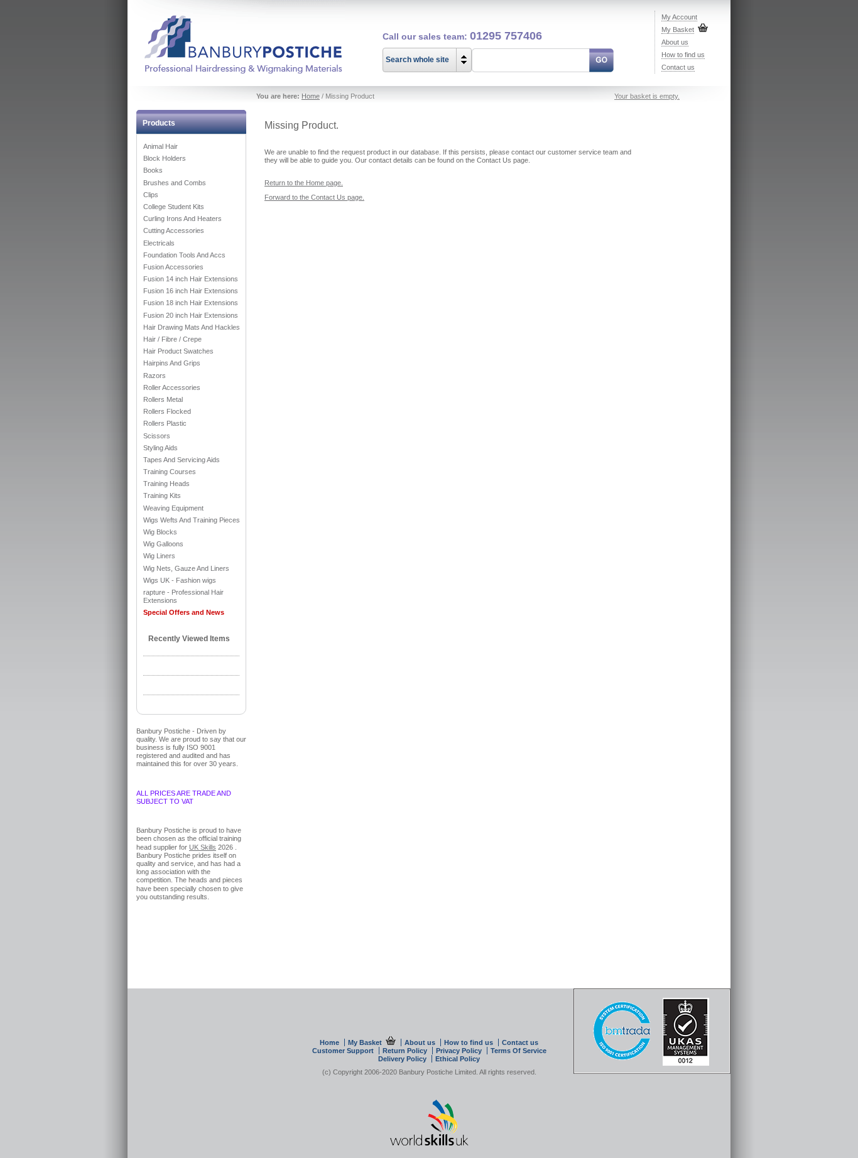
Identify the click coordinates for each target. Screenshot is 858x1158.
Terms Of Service (518, 1050)
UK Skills (202, 847)
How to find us (683, 54)
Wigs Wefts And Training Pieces (191, 520)
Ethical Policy (457, 1059)
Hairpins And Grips (171, 363)
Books (153, 170)
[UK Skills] (429, 1143)
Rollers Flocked (167, 411)
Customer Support (343, 1050)
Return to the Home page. (303, 183)
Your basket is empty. (647, 96)
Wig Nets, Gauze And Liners (186, 568)
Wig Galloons (163, 544)
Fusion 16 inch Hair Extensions (190, 291)
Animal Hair (160, 146)
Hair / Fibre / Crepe (172, 339)
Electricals (159, 243)
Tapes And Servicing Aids (181, 459)
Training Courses (169, 471)
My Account (679, 17)
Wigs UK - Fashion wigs (179, 580)
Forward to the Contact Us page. (314, 197)
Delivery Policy (403, 1059)
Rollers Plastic (165, 423)
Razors (154, 375)
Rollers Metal (163, 399)
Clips (150, 194)
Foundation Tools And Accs (184, 255)
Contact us (678, 67)
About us (674, 42)
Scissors (156, 436)
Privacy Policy (459, 1050)
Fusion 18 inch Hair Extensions (190, 302)
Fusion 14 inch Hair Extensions (190, 279)
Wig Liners (159, 556)
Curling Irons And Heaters (182, 218)
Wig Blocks (160, 532)
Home (310, 96)
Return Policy (406, 1050)
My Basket (677, 29)
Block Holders (164, 158)
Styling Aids (160, 448)
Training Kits (162, 495)
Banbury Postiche (236, 37)
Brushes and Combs (174, 183)
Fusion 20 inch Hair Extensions (190, 315)
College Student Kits (173, 206)
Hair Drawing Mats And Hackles (191, 327)
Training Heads (166, 483)
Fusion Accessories (173, 267)
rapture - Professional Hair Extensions (183, 596)
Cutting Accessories (173, 230)
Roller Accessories (171, 387)
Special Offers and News (183, 612)
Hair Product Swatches (178, 351)
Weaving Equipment (173, 508)
